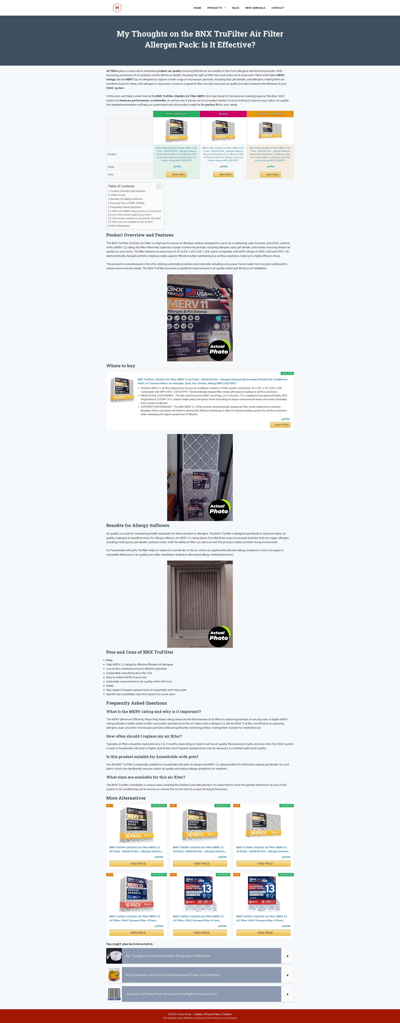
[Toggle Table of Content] (157, 186)
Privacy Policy (212, 1014)
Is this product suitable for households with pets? (136, 218)
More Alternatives (120, 225)
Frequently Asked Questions (125, 207)
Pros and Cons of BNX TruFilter (127, 203)
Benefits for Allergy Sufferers (126, 198)
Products (215, 7)
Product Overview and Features (127, 191)
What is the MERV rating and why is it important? (136, 211)
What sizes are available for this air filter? (132, 221)
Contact (278, 7)
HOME (197, 7)
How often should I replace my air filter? (131, 214)
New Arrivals (255, 7)
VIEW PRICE (178, 174)
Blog (235, 7)
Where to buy (117, 194)
